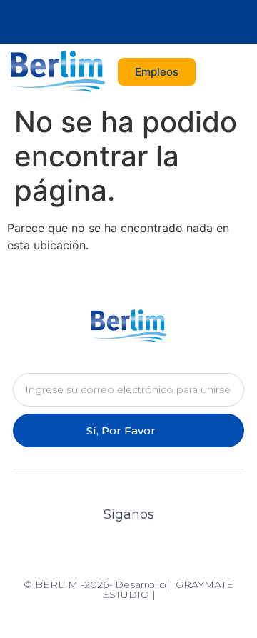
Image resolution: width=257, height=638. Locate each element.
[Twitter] (114, 22)
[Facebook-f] (87, 22)
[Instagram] (142, 22)
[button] (233, 72)
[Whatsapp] (170, 22)
